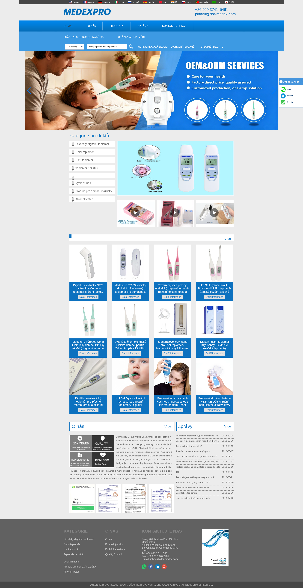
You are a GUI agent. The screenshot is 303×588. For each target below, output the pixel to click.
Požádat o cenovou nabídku (84, 37)
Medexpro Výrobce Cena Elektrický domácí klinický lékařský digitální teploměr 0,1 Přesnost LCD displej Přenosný (88, 348)
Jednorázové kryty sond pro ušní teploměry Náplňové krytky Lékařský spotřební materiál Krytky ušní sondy (172, 348)
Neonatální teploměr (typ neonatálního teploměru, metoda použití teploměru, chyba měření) (198, 459)
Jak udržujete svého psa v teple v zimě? (196, 501)
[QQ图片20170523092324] (108, 499)
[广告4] (151, 129)
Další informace (88, 297)
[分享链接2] (164, 566)
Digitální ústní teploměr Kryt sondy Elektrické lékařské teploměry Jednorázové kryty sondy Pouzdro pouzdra (214, 348)
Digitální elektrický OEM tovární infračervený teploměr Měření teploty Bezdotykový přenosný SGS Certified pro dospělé (88, 292)
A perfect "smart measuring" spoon (193, 475)
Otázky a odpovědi (131, 37)
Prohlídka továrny (115, 549)
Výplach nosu (83, 183)
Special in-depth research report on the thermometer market (198, 464)
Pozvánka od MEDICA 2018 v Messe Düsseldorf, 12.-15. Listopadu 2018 (198, 454)
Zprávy (143, 26)
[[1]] (177, 495)
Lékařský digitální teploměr (92, 144)
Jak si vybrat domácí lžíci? (189, 469)
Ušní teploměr (84, 160)
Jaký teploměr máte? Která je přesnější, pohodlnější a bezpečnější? (198, 449)
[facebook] (150, 566)
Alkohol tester (84, 199)
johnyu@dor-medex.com (215, 14)
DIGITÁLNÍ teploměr (183, 46)
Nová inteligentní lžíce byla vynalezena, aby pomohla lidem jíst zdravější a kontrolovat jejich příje (198, 485)
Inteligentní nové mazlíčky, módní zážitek (196, 438)
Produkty (117, 26)
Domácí (69, 26)
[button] (149, 127)
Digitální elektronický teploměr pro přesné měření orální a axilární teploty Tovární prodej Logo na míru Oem (88, 405)
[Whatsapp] (144, 566)
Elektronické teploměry (187, 443)
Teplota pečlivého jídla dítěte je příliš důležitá (198, 490)
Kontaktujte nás (174, 26)
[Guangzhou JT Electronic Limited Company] (87, 12)
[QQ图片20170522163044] (82, 499)
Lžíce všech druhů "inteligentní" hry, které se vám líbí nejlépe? (198, 480)
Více (227, 238)
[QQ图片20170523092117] (161, 499)
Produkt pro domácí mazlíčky (93, 191)
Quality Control (113, 554)
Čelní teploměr (84, 152)
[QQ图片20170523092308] (134, 499)
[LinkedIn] (157, 566)
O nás (92, 26)
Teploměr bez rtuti (212, 46)
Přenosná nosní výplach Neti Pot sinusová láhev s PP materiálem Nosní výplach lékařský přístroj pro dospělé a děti (172, 405)
